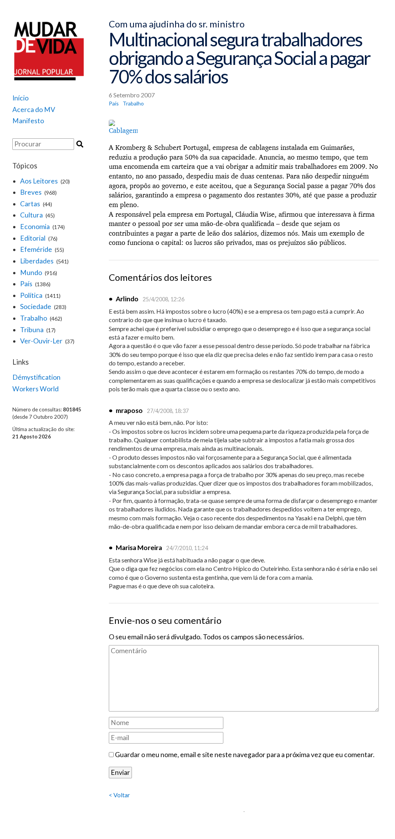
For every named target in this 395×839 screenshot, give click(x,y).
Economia (35, 226)
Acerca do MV (33, 109)
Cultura (31, 215)
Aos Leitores (39, 181)
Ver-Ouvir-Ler (41, 341)
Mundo (31, 272)
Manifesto (28, 121)
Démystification (36, 377)
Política (31, 295)
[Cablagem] (244, 128)
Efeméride (36, 249)
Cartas (30, 204)
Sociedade (35, 306)
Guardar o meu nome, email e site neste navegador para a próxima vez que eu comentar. (245, 755)
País (26, 284)
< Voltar (119, 794)
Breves (31, 192)
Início (20, 98)
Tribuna (32, 330)
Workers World (35, 389)
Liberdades (37, 261)
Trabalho (33, 318)
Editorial (33, 238)
